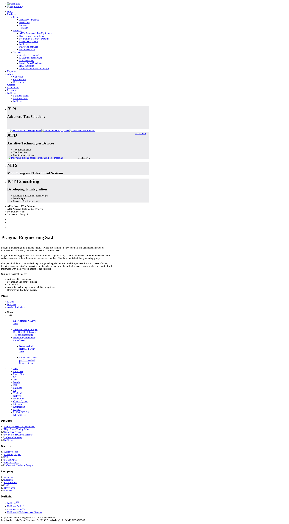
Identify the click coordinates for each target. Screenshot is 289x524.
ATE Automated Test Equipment (19, 426)
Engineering (19, 406)
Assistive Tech (11, 451)
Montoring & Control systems (18, 434)
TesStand (17, 393)
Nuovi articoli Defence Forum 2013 (27, 349)
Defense (17, 396)
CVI (15, 377)
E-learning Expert (12, 454)
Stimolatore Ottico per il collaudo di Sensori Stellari (28, 360)
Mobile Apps (10, 460)
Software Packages (13, 437)
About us (8, 477)
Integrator (17, 404)
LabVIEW (18, 371)
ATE (15, 368)
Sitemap (8, 490)
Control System (20, 401)
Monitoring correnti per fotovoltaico (24, 339)
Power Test (18, 374)
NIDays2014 (19, 415)
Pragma (16, 409)
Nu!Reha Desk (16, 506)
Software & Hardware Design (18, 465)
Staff (6, 485)
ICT (15, 385)
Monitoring (18, 398)
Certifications (10, 482)
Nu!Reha (17, 387)
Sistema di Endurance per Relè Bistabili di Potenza (25, 330)
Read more (140, 133)
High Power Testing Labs (16, 429)
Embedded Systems (13, 432)
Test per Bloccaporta (23, 335)
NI (14, 390)
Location (8, 479)
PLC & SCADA (21, 412)
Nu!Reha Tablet (16, 509)
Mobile (16, 382)
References (9, 488)
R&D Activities (11, 462)
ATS (15, 379)
